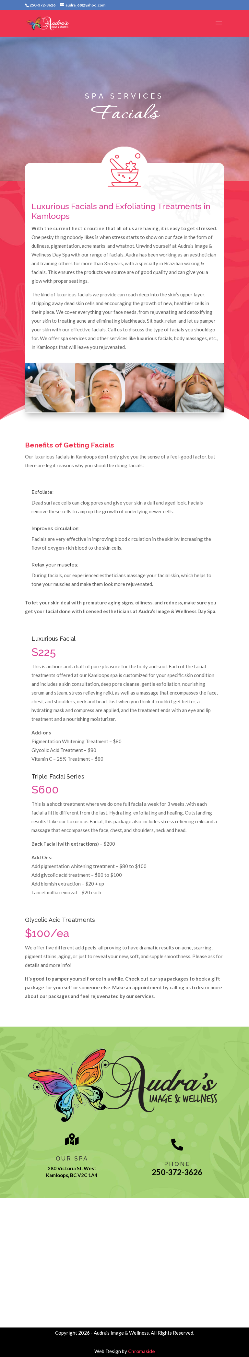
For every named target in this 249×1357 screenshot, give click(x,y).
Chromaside (141, 1351)
